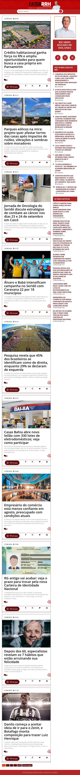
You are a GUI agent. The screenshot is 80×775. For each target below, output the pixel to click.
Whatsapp (14, 87)
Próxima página (27, 765)
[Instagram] (65, 57)
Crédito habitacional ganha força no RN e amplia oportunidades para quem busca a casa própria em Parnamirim (62, 209)
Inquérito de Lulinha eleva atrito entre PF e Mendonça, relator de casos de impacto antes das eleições (65, 136)
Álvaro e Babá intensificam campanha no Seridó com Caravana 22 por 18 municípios (62, 258)
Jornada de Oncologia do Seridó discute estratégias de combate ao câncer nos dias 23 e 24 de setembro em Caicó (62, 244)
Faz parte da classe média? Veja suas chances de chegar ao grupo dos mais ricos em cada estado (65, 107)
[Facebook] (58, 57)
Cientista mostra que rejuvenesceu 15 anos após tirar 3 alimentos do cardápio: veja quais (65, 179)
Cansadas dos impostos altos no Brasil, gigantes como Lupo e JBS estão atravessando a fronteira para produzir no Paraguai (66, 79)
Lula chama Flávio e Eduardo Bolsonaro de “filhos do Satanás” (65, 148)
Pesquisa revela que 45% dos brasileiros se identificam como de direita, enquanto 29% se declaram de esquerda (62, 273)
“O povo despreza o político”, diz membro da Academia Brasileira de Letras (66, 167)
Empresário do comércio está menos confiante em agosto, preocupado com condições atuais (62, 301)
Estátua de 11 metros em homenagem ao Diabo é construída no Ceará (66, 189)
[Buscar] (60, 11)
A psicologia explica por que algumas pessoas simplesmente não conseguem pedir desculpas (65, 94)
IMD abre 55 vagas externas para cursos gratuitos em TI (64, 157)
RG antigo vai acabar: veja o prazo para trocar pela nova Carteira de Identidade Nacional (62, 315)
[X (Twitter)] (72, 57)
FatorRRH (40, 7)
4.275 (19, 765)
